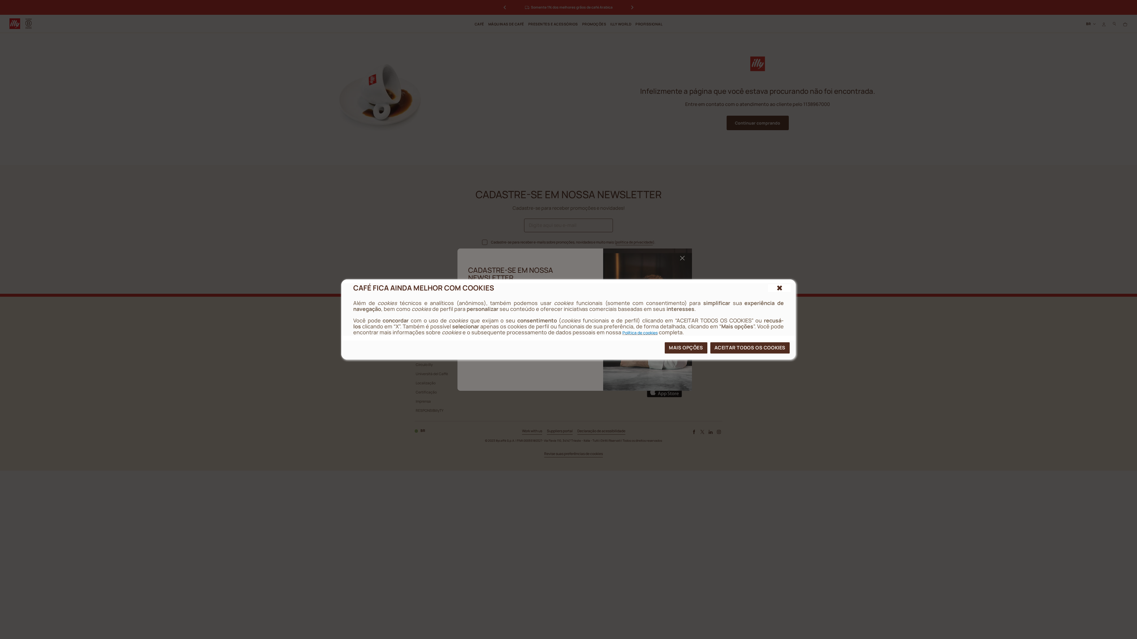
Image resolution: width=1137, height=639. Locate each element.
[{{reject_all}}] (779, 288)
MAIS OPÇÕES (686, 347)
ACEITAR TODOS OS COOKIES (750, 347)
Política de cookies (640, 332)
